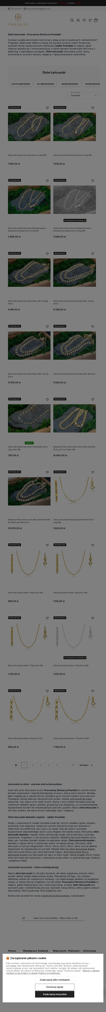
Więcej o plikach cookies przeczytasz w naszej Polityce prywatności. (53, 972)
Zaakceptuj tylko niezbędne (55, 979)
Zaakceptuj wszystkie (55, 994)
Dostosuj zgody (54, 987)
